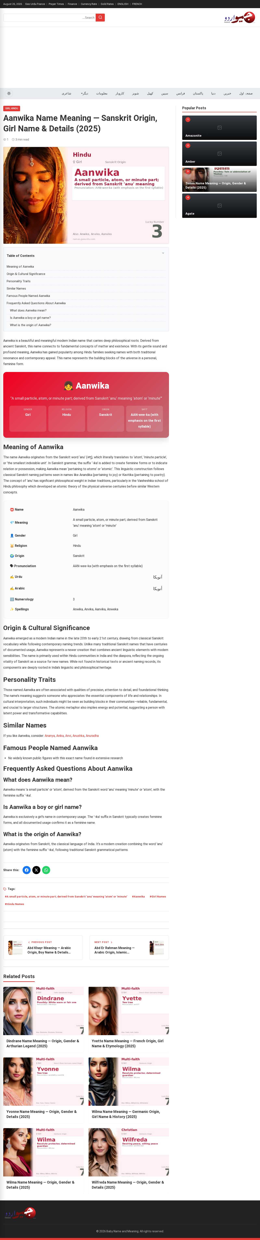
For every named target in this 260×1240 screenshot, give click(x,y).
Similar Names (16, 288)
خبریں (227, 93)
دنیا (213, 93)
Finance (72, 3)
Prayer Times (56, 3)
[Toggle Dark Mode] (9, 93)
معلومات (101, 93)
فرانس (180, 93)
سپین (164, 93)
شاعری (66, 93)
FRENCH (137, 3)
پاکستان (198, 93)
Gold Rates (107, 3)
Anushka (78, 736)
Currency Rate (89, 3)
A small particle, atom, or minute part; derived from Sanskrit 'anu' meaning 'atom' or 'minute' (67, 896)
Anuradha (92, 736)
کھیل (150, 93)
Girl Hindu (11, 108)
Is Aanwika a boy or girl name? (30, 318)
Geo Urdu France (35, 3)
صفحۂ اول (246, 93)
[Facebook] (27, 870)
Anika (60, 736)
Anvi (68, 736)
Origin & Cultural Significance (26, 274)
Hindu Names (15, 904)
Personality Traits (18, 281)
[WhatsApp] (46, 870)
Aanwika (139, 896)
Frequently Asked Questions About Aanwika (36, 303)
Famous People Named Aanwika (28, 296)
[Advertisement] (130, 57)
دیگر (85, 93)
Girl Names (159, 896)
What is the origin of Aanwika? (30, 325)
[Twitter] (36, 870)
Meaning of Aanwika (20, 266)
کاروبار (120, 93)
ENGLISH (123, 3)
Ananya (50, 736)
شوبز (135, 93)
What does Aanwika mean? (28, 310)
